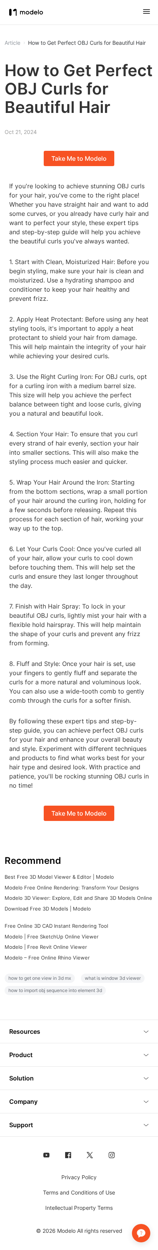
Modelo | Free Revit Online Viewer (46, 947)
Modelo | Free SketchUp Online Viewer (52, 936)
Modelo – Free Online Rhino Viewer (47, 958)
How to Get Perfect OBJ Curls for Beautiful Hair (87, 43)
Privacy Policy (79, 1177)
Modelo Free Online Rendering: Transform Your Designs (72, 887)
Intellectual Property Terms (79, 1207)
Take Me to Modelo (79, 158)
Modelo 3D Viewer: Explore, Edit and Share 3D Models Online (78, 898)
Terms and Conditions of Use (79, 1192)
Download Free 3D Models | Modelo (48, 909)
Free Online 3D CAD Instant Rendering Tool (56, 926)
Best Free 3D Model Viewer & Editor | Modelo (59, 877)
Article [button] (12, 43)
